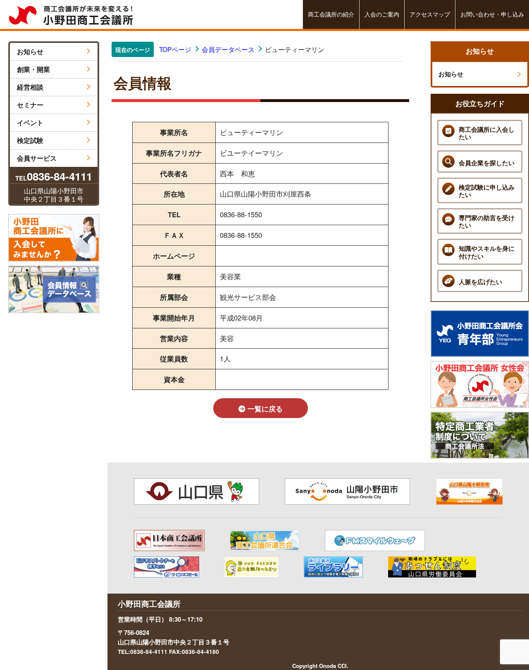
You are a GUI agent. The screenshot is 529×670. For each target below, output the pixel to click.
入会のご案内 (382, 14)
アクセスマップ (430, 14)
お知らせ (30, 51)
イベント (30, 122)
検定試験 (30, 140)
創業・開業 (33, 69)
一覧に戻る (264, 408)
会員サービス (37, 158)
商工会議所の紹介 (331, 14)
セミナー (30, 104)
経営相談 (30, 87)
